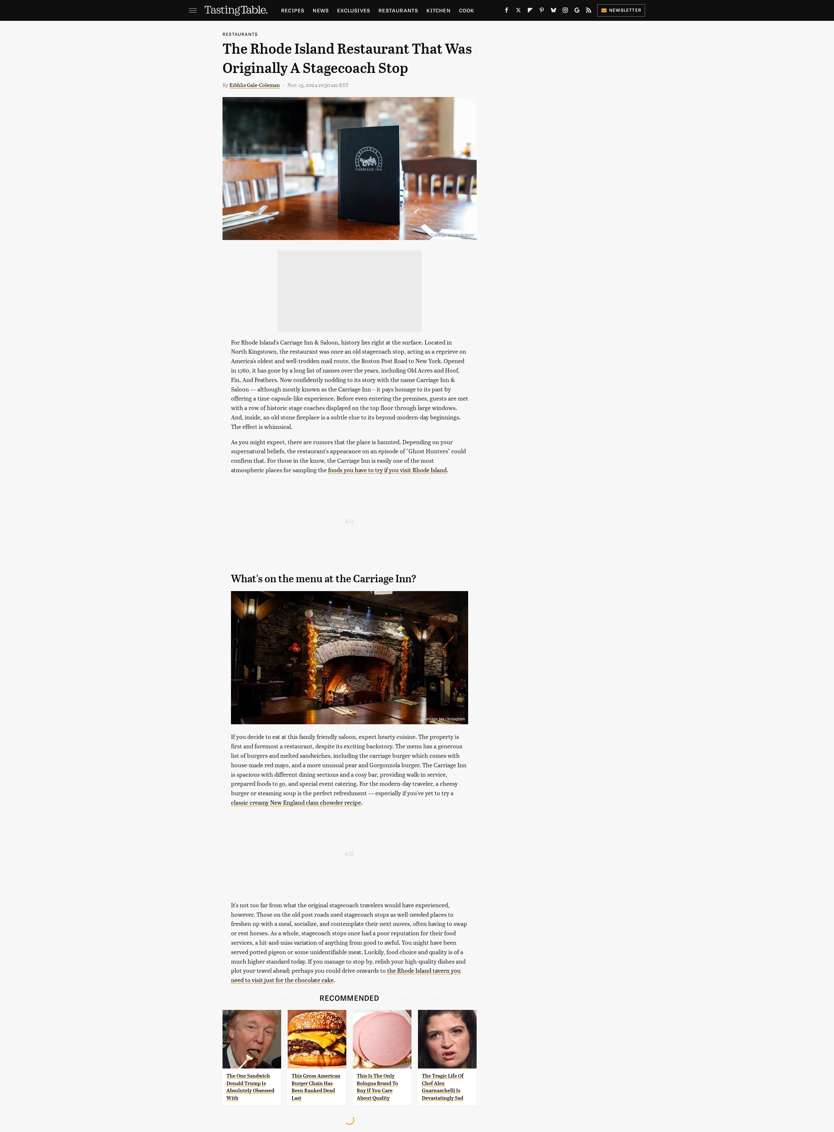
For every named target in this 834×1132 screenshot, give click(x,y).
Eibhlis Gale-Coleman (254, 85)
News (321, 10)
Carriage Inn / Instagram (452, 235)
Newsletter (625, 10)
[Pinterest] (542, 11)
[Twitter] (518, 11)
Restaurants (398, 10)
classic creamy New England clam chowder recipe (296, 802)
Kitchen (438, 10)
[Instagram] (565, 11)
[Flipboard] (530, 11)
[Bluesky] (553, 11)
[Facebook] (506, 11)
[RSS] (588, 11)
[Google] (577, 11)
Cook (466, 10)
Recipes (292, 10)
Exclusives (353, 10)
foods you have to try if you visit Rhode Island (387, 470)
